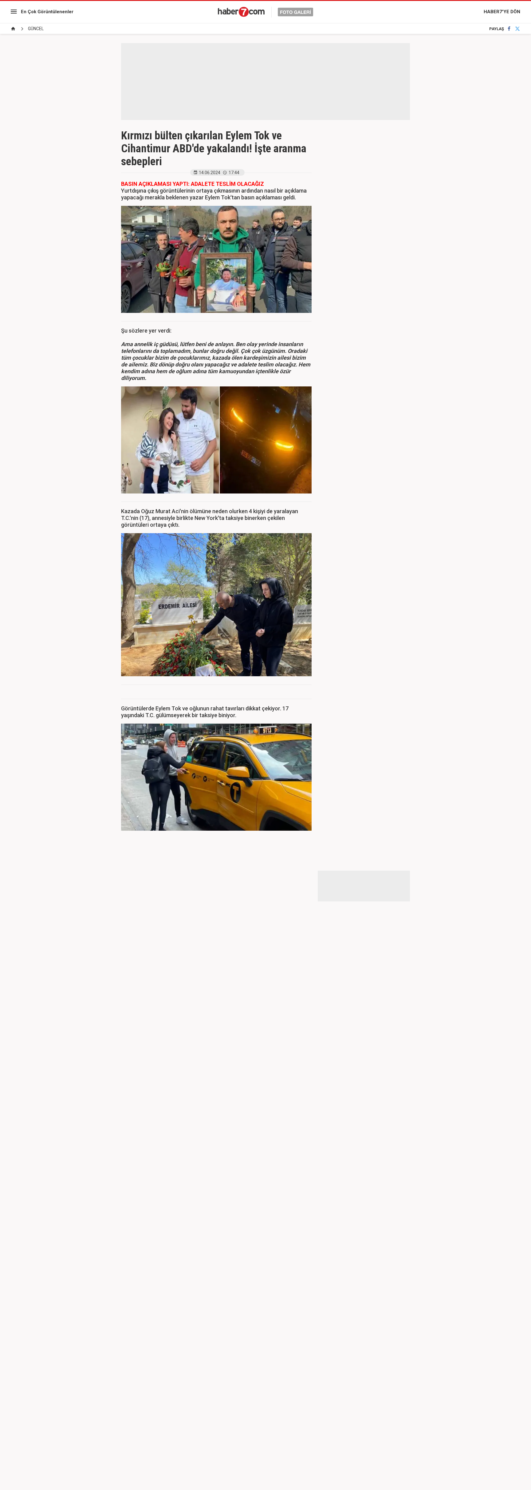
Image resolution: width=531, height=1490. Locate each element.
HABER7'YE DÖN (502, 11)
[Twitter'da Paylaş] (517, 28)
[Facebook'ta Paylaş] (509, 28)
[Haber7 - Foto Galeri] (265, 11)
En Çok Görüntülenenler (47, 11)
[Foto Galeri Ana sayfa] (13, 29)
